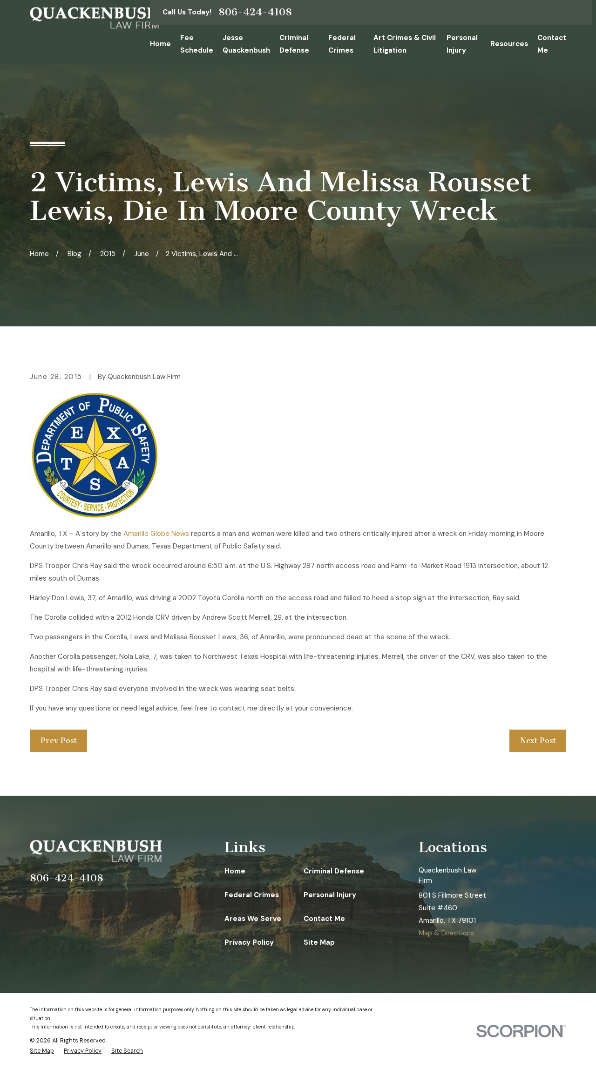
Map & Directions (446, 933)
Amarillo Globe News (156, 533)
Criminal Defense (334, 871)
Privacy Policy (249, 942)
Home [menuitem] (160, 43)
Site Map (319, 942)
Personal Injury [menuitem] (462, 44)
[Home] (94, 18)
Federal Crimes (251, 895)
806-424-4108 (255, 12)
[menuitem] (42, 1051)
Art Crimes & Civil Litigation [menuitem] (404, 44)
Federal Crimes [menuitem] (342, 44)
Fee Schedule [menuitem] (196, 44)
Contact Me (324, 918)
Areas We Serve (252, 918)
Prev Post (59, 740)
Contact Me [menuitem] (551, 44)
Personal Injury (330, 895)
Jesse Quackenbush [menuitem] (246, 44)
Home (234, 871)
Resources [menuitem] (509, 43)
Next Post (538, 740)
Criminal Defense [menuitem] (294, 44)
